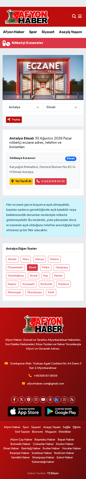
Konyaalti (29, 284)
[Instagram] (36, 399)
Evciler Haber (51, 448)
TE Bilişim (53, 473)
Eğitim (77, 427)
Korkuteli (46, 284)
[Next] (57, 399)
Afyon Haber (13, 32)
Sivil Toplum (22, 431)
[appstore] (24, 412)
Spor (33, 32)
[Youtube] (43, 399)
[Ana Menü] (80, 16)
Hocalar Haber (71, 448)
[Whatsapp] (64, 399)
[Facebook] (14, 399)
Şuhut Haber (65, 457)
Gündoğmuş (16, 275)
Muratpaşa (34, 292)
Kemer (58, 275)
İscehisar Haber (42, 453)
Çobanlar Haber (43, 443)
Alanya (39, 259)
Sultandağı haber (43, 461)
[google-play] (61, 412)
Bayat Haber (66, 439)
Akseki (12, 259)
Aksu (26, 259)
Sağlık (66, 427)
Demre (54, 259)
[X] (21, 399)
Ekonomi (37, 431)
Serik (51, 292)
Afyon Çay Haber (21, 439)
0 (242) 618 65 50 (53, 181)
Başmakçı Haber (45, 439)
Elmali (32, 267)
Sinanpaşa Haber (43, 457)
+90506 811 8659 (45, 375)
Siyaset (48, 32)
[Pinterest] (28, 399)
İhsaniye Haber (19, 453)
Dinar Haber (11, 448)
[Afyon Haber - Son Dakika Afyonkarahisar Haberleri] (27, 17)
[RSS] (72, 399)
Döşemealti (15, 267)
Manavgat (14, 292)
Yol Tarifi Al (23, 181)
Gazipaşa (62, 267)
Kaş (45, 275)
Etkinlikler (65, 431)
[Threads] (50, 399)
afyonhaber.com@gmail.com (45, 383)
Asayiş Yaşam (70, 32)
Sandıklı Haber (20, 457)
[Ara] (74, 16)
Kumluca (63, 284)
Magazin (51, 431)
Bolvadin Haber (21, 443)
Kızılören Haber (64, 453)
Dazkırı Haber (65, 443)
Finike (45, 267)
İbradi (33, 275)
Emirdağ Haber (31, 448)
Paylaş (16, 119)
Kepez (12, 284)
